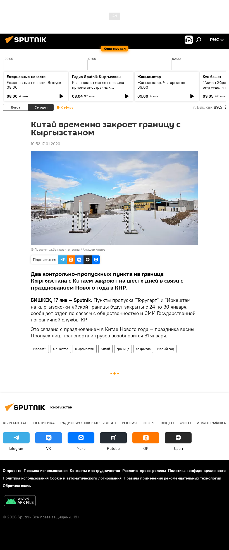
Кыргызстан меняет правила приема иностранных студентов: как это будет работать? (98, 89)
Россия (129, 422)
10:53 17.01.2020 (45, 143)
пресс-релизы (153, 470)
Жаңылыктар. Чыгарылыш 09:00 (161, 85)
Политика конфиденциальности (197, 470)
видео (167, 422)
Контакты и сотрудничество (95, 470)
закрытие (143, 349)
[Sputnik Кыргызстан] (27, 44)
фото (185, 422)
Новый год (165, 349)
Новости (39, 349)
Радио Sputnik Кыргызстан (96, 76)
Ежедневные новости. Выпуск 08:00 (34, 85)
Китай (105, 349)
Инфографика (211, 422)
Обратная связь (17, 485)
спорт (148, 422)
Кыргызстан (84, 349)
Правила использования (46, 470)
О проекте (12, 470)
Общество (60, 349)
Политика (44, 422)
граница (123, 349)
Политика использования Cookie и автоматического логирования (62, 478)
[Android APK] (20, 501)
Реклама (130, 470)
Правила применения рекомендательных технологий (172, 478)
